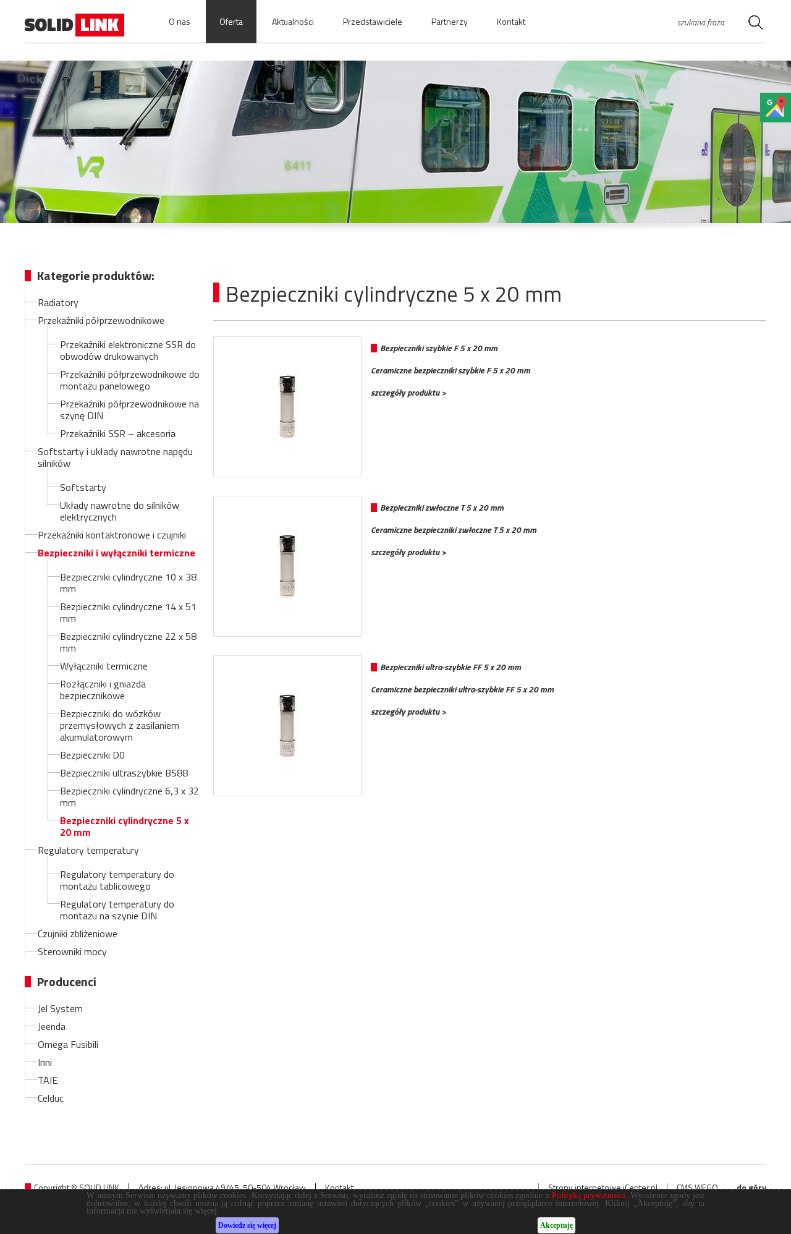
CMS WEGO (697, 1187)
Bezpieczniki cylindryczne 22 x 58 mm (128, 642)
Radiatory (58, 302)
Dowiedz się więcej (247, 1226)
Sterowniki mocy (72, 951)
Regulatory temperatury (88, 850)
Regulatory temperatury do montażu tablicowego (117, 880)
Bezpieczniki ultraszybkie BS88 (124, 772)
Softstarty (83, 487)
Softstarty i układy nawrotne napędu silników (115, 457)
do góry (751, 1187)
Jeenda (52, 1026)
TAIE (47, 1080)
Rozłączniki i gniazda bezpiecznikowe (103, 689)
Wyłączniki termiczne (104, 665)
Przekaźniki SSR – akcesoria (118, 433)
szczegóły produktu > (408, 392)
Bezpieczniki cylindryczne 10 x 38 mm (128, 582)
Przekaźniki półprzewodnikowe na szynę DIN (129, 409)
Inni (45, 1062)
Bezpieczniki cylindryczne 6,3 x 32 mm (129, 796)
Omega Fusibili (68, 1044)
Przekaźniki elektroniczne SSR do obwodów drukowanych (128, 350)
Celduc (51, 1098)
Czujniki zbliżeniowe (77, 933)
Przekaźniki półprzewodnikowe (101, 320)
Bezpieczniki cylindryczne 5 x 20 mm (124, 826)
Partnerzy (449, 21)
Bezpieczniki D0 (92, 754)
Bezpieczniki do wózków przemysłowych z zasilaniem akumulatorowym (119, 725)
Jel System (60, 1008)
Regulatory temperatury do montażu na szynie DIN (117, 909)
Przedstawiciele (372, 21)
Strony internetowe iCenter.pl (603, 1187)
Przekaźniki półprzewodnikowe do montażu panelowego (130, 380)
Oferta (231, 21)
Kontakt (511, 21)
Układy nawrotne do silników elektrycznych (119, 511)
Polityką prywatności (588, 1195)
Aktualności (293, 21)
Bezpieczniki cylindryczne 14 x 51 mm (128, 612)
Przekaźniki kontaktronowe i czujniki (112, 534)
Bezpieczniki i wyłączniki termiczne (116, 552)
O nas (179, 21)
